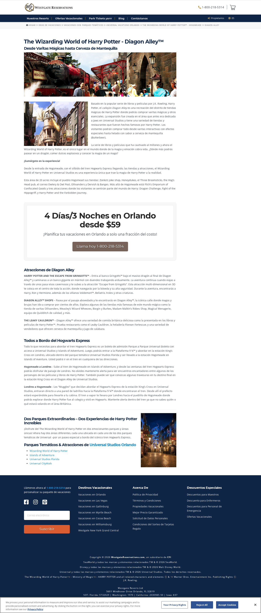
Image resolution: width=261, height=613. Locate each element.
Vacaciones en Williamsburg (95, 524)
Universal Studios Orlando (112, 445)
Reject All (202, 604)
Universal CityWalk (41, 463)
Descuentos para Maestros (203, 494)
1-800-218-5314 (212, 7)
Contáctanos (139, 18)
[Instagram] (35, 502)
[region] (130, 605)
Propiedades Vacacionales (148, 506)
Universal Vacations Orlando (123, 25)
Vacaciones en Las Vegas (92, 500)
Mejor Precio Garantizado (148, 512)
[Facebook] (26, 502)
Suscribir (46, 529)
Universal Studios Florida (44, 459)
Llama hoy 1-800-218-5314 (100, 246)
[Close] (255, 605)
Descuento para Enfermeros (203, 500)
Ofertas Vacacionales (68, 18)
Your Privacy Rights (174, 604)
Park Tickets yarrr (100, 18)
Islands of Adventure (42, 455)
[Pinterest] (44, 502)
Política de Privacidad (145, 494)
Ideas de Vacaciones (50, 25)
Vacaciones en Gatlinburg (93, 506)
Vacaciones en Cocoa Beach (94, 518)
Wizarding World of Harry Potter (49, 451)
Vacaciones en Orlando (92, 494)
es (232, 18)
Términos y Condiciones (147, 500)
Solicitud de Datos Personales (150, 518)
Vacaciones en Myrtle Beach (95, 512)
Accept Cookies (227, 604)
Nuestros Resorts (38, 18)
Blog (121, 18)
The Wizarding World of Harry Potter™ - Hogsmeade (172, 25)
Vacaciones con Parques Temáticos (83, 25)
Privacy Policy (35, 609)
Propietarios (217, 18)
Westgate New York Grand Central (98, 530)
